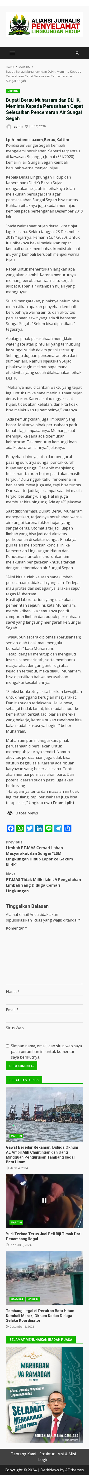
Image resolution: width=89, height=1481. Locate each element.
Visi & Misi (67, 1453)
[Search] (77, 53)
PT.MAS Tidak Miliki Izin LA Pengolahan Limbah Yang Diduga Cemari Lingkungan (43, 882)
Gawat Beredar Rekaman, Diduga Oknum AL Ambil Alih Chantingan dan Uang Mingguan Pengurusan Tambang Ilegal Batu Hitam (44, 1114)
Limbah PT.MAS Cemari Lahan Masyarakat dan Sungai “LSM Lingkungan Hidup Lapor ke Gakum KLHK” (39, 853)
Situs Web (15, 1027)
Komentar (16, 928)
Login (43, 1459)
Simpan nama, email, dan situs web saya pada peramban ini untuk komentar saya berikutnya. (46, 1051)
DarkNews (49, 1470)
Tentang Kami (23, 1453)
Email (12, 1009)
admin (18, 126)
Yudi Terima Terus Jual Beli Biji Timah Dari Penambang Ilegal (44, 1201)
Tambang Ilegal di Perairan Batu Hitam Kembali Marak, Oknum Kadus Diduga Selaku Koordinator (44, 1278)
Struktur (47, 1453)
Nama (13, 991)
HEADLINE (17, 1299)
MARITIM (12, 91)
